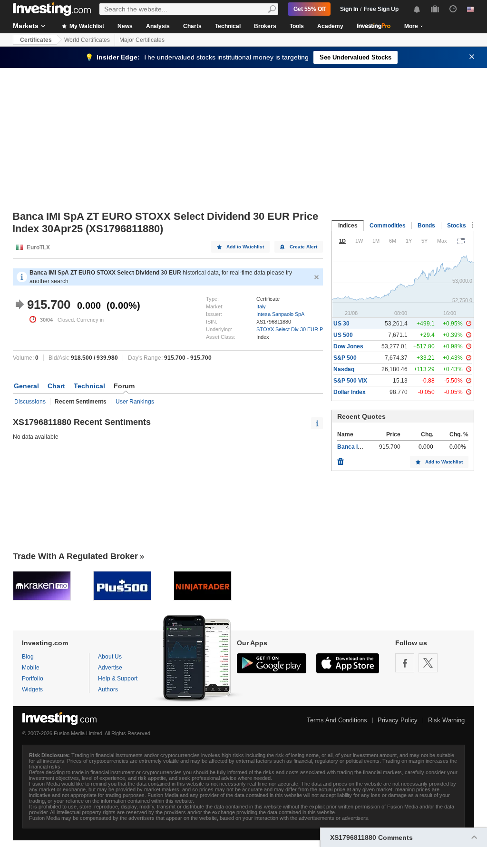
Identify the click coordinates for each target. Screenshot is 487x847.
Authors (108, 689)
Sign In (349, 9)
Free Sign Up (381, 9)
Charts (192, 26)
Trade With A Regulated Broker (75, 556)
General (26, 386)
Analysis (158, 26)
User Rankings (135, 401)
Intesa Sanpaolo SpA (280, 314)
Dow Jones (348, 346)
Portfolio (32, 678)
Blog (28, 656)
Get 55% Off (309, 9)
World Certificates (87, 40)
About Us (110, 656)
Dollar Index (349, 392)
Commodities (388, 225)
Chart (56, 386)
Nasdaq (343, 369)
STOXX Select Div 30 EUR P (289, 329)
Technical (228, 26)
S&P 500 (345, 358)
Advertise (110, 667)
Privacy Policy (398, 720)
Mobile (30, 667)
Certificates (36, 40)
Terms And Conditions (337, 720)
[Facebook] (404, 662)
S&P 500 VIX (350, 380)
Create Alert (303, 246)
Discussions (30, 401)
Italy (261, 306)
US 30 (341, 323)
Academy (330, 26)
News (125, 26)
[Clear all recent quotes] (340, 459)
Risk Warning (446, 720)
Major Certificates (142, 40)
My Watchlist (86, 26)
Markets (26, 26)
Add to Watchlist (245, 246)
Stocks (456, 225)
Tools (297, 26)
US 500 (343, 335)
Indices (348, 225)
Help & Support (117, 678)
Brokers (265, 26)
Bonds (426, 225)
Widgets (32, 689)
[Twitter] (428, 662)
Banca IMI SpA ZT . (362, 446)
